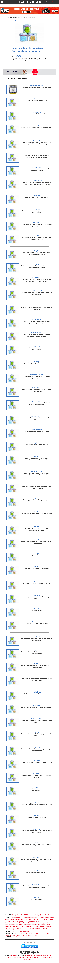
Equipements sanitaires (31, 926)
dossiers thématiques (11, 930)
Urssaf (39, 923)
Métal (43, 928)
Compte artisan (18, 933)
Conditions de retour (46, 957)
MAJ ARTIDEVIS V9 (29, 959)
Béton (47, 928)
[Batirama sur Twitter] (27, 942)
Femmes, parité (27, 924)
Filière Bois (8, 926)
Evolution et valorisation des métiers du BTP (23, 919)
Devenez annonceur (10, 935)
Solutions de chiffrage (23, 931)
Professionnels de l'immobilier (13, 928)
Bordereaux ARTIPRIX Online (41, 914)
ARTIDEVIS (9, 957)
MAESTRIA (18, 56)
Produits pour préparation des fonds (17, 20)
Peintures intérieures (18, 17)
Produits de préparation (29, 17)
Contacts (14, 937)
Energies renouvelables (38, 924)
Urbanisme (15, 921)
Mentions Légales (48, 955)
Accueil (10, 17)
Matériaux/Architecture (11, 923)
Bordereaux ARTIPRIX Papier (13, 916)
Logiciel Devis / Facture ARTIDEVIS (32, 916)
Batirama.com (14, 955)
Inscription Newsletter (23, 935)
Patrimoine (8, 921)
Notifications (23, 957)
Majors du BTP (23, 923)
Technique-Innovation (28, 928)
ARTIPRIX (16, 957)
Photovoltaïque (32, 923)
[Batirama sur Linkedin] (34, 942)
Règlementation (46, 923)
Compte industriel (28, 933)
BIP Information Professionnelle (33, 955)
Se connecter (34, 935)
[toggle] (2, 2)
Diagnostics (39, 919)
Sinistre (48, 924)
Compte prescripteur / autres (42, 933)
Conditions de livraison (33, 957)
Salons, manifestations (45, 926)
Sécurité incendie (48, 919)
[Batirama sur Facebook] (24, 942)
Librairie (14, 931)
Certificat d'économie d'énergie (30, 917)
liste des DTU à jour (17, 914)
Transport (38, 928)
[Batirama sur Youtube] (31, 942)
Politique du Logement (18, 926)
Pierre (20, 924)
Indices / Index (28, 914)
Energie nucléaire (16, 917)
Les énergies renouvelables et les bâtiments (31, 921)
